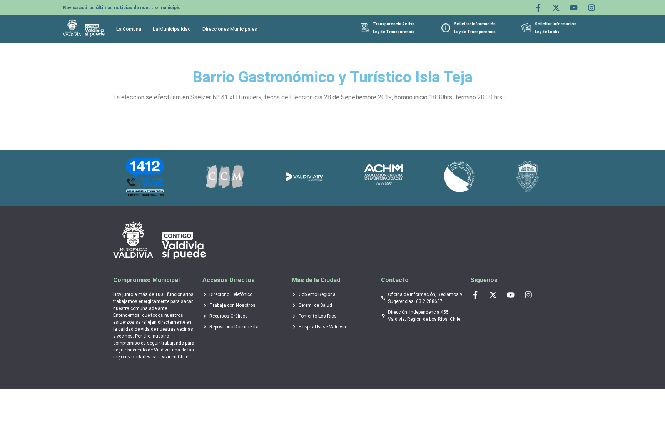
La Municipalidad (172, 29)
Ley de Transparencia (393, 32)
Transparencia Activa (393, 24)
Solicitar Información (475, 24)
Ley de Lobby (547, 32)
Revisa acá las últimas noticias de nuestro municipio (122, 7)
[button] (130, 29)
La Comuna (128, 29)
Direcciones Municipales (229, 29)
